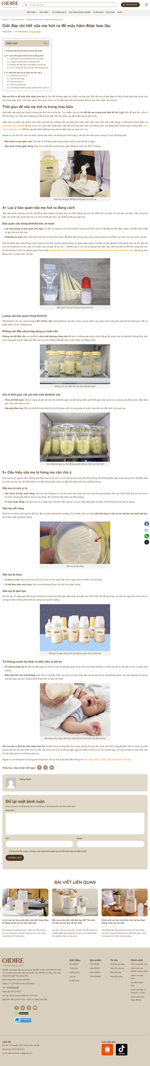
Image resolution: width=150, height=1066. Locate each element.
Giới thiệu (31, 12)
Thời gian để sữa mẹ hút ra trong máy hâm (24, 51)
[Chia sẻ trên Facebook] (39, 767)
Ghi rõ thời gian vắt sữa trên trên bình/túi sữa (30, 67)
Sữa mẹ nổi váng (17, 78)
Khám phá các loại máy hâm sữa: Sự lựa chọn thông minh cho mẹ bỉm (123, 921)
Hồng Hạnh (7, 31)
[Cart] (146, 5)
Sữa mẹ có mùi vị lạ (19, 75)
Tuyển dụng (98, 12)
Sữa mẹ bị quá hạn (18, 84)
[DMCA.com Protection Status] (21, 1013)
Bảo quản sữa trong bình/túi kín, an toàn (27, 58)
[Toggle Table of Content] (45, 43)
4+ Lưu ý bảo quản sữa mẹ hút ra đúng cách (25, 55)
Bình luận (10, 810)
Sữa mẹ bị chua (17, 81)
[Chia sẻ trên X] (45, 767)
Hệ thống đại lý (59, 12)
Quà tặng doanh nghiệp (80, 12)
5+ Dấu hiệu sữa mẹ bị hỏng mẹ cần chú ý (24, 72)
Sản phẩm (43, 12)
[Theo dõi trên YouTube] (35, 1008)
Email (80, 838)
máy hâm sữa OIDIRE (13, 125)
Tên (8, 838)
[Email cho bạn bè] (51, 767)
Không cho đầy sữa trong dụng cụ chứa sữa (28, 64)
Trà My (4, 927)
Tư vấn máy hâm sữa (17, 20)
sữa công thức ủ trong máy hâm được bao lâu (107, 759)
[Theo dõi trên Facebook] (16, 1008)
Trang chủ (5, 20)
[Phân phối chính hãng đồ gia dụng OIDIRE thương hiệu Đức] (10, 4)
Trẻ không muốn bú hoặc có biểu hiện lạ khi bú (30, 87)
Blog (119, 12)
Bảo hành (110, 12)
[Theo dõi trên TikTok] (22, 1008)
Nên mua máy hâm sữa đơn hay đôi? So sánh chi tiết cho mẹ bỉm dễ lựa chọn (73, 921)
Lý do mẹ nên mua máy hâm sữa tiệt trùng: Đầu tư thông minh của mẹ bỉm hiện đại (25, 921)
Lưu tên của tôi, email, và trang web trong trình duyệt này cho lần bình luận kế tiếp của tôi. (48, 851)
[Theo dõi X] (29, 1008)
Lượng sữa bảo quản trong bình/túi (25, 61)
